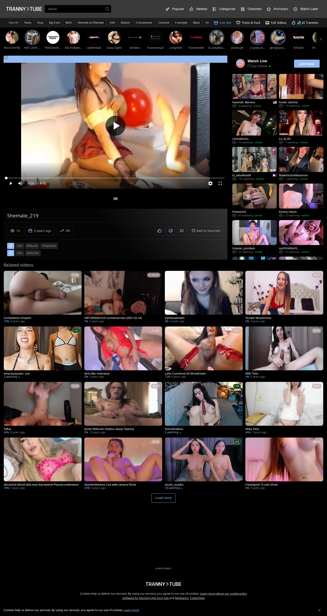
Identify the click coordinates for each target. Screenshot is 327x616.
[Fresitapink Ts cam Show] (284, 464)
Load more (163, 498)
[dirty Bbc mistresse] (123, 352)
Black (196, 22)
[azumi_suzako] (204, 464)
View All (13, 22)
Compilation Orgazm (17, 317)
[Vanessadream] (204, 297)
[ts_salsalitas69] (254, 164)
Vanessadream (174, 317)
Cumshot (163, 22)
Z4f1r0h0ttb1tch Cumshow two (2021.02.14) (113, 317)
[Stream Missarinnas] (284, 297)
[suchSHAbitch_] (301, 237)
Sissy (40, 22)
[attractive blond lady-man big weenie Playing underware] (43, 464)
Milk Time (251, 373)
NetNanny (182, 598)
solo (19, 246)
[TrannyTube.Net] (24, 9)
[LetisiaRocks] (254, 127)
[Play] (115, 126)
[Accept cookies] (319, 610)
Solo (112, 22)
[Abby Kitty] (284, 408)
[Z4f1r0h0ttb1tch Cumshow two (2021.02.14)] (123, 297)
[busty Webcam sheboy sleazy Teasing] (123, 408)
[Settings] (210, 183)
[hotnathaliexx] (204, 408)
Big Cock (54, 22)
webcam (32, 246)
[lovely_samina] (301, 91)
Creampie (181, 22)
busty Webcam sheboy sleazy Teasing (109, 429)
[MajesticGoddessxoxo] (301, 164)
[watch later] (9, 276)
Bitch (69, 22)
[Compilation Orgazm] (43, 297)
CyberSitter (197, 598)
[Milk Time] (284, 352)
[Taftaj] (43, 408)
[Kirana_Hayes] (301, 201)
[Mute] (20, 183)
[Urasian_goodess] (254, 237)
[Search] (107, 9)
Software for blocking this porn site (145, 598)
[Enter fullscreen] (220, 183)
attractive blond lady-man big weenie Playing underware (41, 484)
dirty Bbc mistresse (96, 373)
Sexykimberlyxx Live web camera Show (110, 484)
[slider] (115, 178)
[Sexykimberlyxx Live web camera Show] (123, 464)
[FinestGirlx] (254, 201)
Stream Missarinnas (258, 317)
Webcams (33, 253)
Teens (27, 22)
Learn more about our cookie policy (223, 594)
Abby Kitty (252, 429)
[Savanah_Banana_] (254, 91)
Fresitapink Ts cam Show (261, 484)
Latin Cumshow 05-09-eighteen (185, 373)
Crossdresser (144, 22)
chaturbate (49, 246)
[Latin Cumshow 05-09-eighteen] (204, 352)
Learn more (131, 610)
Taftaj (7, 429)
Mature (125, 22)
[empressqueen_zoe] (43, 352)
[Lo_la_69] (301, 127)
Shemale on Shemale (91, 22)
